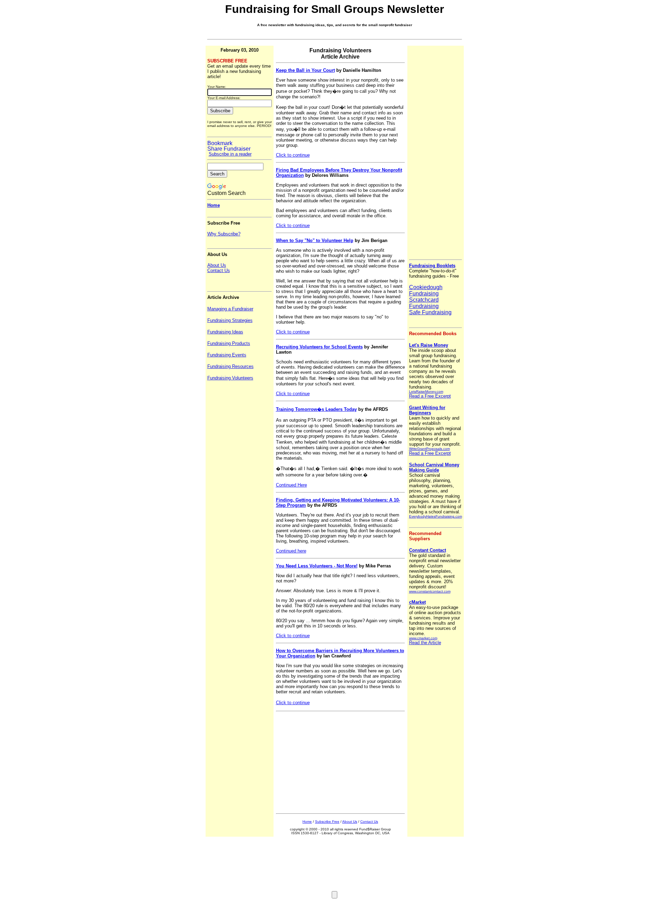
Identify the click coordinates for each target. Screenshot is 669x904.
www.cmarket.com (423, 638)
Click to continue (293, 155)
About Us (349, 821)
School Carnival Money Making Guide (434, 467)
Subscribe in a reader (230, 154)
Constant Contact (427, 550)
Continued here (291, 550)
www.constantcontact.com (430, 591)
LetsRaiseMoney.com (426, 391)
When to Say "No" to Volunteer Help (314, 240)
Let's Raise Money (428, 345)
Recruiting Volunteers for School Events (319, 346)
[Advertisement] (328, 764)
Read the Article (425, 642)
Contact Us (369, 821)
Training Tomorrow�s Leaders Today (316, 409)
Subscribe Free (327, 821)
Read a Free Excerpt (430, 396)
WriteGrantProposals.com (429, 449)
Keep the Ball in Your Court (305, 70)
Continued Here (291, 485)
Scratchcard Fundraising (424, 303)
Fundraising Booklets (432, 265)
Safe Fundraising (430, 312)
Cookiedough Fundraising (426, 290)
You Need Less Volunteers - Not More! (316, 565)
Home (307, 821)
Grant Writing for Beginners (427, 410)
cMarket (417, 602)
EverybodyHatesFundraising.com (435, 516)
